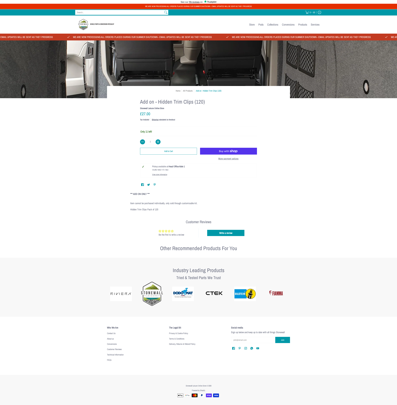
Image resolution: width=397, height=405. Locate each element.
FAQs (109, 360)
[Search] (165, 12)
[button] (310, 12)
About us (110, 338)
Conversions (112, 344)
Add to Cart (168, 151)
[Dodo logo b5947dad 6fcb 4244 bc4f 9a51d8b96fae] (183, 294)
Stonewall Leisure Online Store (152, 108)
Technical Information (115, 354)
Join (282, 340)
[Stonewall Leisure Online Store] (95, 24)
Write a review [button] (225, 233)
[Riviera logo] (121, 294)
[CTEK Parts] (214, 294)
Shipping (155, 119)
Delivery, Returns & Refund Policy (182, 344)
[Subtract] (142, 141)
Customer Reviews (114, 349)
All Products (188, 90)
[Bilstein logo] (245, 294)
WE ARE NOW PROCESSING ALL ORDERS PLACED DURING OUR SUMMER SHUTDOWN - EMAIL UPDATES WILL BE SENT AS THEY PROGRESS (198, 6)
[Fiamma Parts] (276, 294)
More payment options (228, 158)
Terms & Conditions (176, 338)
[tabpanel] (198, 201)
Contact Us (111, 333)
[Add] (158, 141)
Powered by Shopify (198, 390)
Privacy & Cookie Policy (178, 333)
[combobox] (119, 12)
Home (178, 90)
